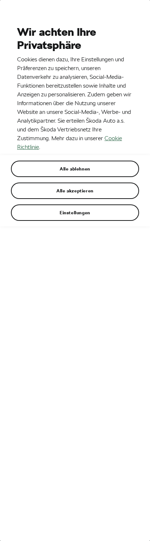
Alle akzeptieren (75, 190)
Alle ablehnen (75, 169)
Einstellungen (75, 212)
